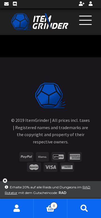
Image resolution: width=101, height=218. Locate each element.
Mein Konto (17, 208)
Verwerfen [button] (5, 182)
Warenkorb (44, 204)
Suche (84, 208)
